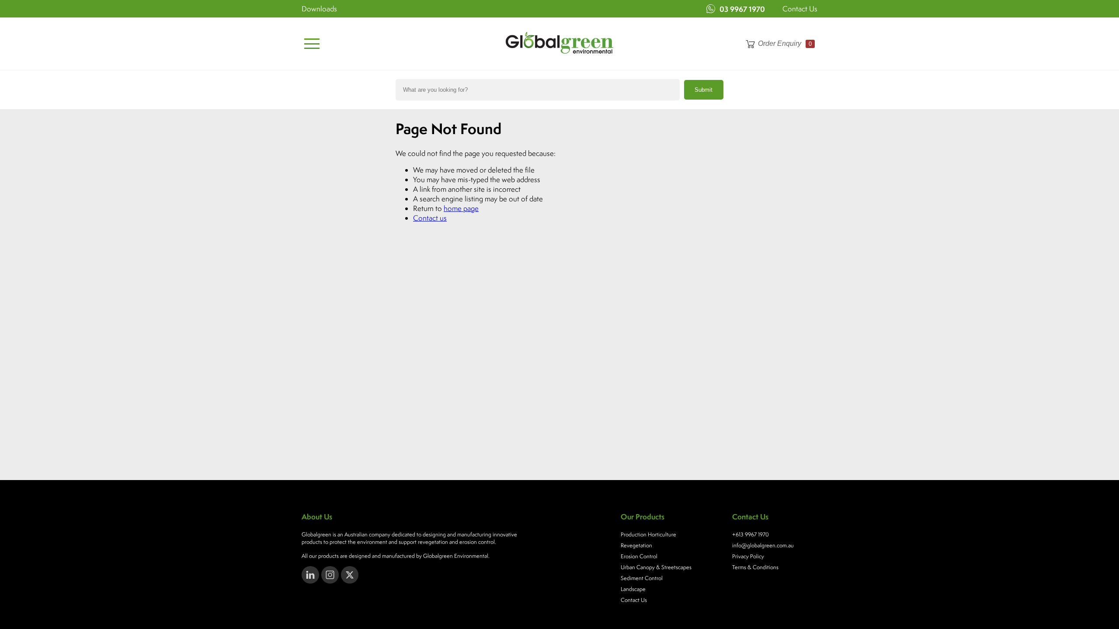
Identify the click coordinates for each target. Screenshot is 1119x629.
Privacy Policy (748, 556)
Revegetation (636, 545)
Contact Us (799, 9)
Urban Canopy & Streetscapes (656, 567)
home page (461, 208)
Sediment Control (642, 578)
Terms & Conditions (755, 567)
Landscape (633, 589)
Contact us (430, 218)
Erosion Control (639, 556)
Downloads (319, 9)
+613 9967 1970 (750, 534)
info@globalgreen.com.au (763, 545)
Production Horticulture (648, 534)
